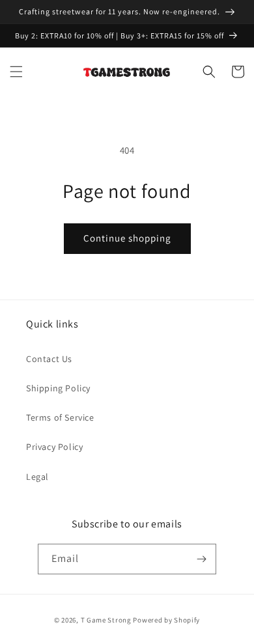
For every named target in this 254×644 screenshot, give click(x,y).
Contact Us (49, 359)
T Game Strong (106, 619)
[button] (16, 71)
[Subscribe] (201, 559)
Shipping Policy (58, 388)
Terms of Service (60, 417)
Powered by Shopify (166, 619)
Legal (37, 477)
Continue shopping (127, 238)
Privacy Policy (54, 447)
